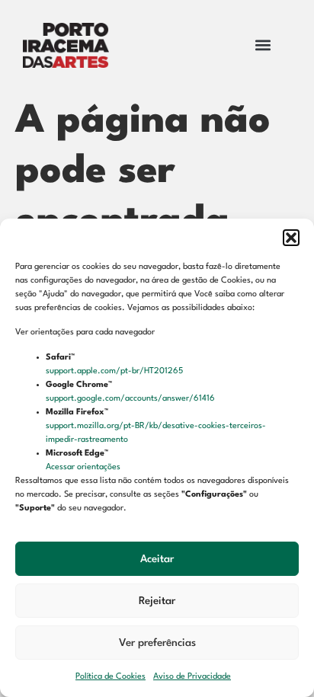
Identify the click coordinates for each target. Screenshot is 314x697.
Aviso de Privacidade (192, 677)
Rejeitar (157, 601)
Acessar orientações (84, 467)
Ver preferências (157, 643)
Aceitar (157, 559)
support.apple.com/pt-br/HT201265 (115, 371)
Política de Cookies (110, 677)
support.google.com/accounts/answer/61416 (131, 399)
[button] (291, 237)
